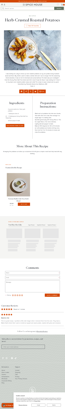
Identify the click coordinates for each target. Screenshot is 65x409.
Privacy (17, 376)
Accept (38, 405)
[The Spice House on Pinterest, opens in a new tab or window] (12, 358)
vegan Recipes (31, 225)
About (3, 370)
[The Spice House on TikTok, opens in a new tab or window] (15, 358)
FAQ (16, 374)
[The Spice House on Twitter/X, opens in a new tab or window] (9, 358)
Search (59, 8)
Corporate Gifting (6, 380)
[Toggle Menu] (2, 4)
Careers (4, 374)
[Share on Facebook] (26, 91)
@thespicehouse (41, 331)
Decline (53, 405)
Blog (3, 383)
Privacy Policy (37, 401)
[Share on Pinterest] (21, 91)
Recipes (32, 16)
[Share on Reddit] (35, 91)
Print (42, 91)
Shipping (17, 372)
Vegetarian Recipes (52, 225)
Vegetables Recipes (41, 225)
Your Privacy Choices (21, 378)
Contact (17, 370)
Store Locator (5, 372)
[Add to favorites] (8, 174)
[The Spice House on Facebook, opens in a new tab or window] (3, 358)
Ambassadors (5, 376)
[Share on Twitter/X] (30, 91)
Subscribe (42, 347)
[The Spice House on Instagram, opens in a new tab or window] (6, 358)
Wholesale (4, 378)
